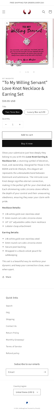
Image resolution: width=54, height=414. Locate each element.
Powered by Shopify (33, 408)
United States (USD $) (25, 392)
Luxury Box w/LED (36, 112)
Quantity (6, 118)
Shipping (10, 319)
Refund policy (12, 353)
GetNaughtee (23, 408)
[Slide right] (33, 72)
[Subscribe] (44, 372)
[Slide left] (20, 72)
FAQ (8, 312)
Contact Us (11, 326)
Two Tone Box (12, 112)
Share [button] (8, 277)
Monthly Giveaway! (15, 339)
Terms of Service (14, 346)
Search (9, 305)
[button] (3, 12)
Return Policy (12, 332)
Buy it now (27, 143)
